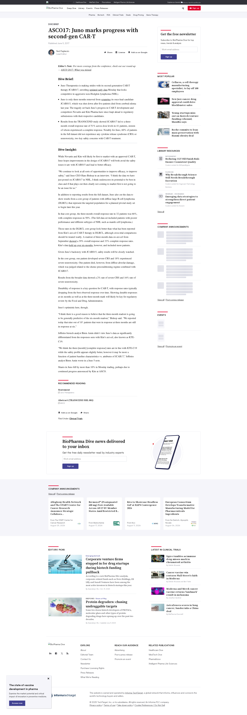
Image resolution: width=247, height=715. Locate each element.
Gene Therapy (152, 15)
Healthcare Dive (81, 2)
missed (88, 69)
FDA (108, 15)
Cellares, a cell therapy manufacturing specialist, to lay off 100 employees (185, 87)
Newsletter (85, 663)
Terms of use (109, 705)
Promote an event (174, 346)
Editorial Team (87, 654)
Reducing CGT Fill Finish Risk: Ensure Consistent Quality (182, 160)
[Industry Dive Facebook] (56, 653)
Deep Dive (71, 8)
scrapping (106, 99)
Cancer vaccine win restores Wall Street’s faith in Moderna (181, 575)
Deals (128, 15)
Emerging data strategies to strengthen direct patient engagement (181, 199)
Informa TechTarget (134, 693)
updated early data (98, 89)
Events (89, 8)
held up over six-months (81, 245)
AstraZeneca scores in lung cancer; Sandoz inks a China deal (182, 608)
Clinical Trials (118, 15)
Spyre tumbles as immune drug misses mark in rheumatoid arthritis (181, 559)
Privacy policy (96, 705)
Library (81, 8)
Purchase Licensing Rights (92, 668)
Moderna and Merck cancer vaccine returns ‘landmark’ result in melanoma (182, 591)
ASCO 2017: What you (73, 69)
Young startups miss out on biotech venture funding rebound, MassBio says (185, 117)
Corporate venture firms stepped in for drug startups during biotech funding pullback (107, 565)
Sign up (195, 8)
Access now (17, 703)
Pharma (92, 15)
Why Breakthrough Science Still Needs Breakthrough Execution (181, 177)
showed (73, 241)
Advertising (120, 650)
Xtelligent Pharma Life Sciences (124, 2)
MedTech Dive (94, 2)
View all (160, 211)
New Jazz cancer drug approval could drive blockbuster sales (184, 102)
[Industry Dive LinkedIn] (50, 653)
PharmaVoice (106, 2)
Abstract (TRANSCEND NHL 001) (75, 400)
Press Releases (101, 8)
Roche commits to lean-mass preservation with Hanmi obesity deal (185, 132)
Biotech (101, 15)
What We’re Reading (90, 677)
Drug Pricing (138, 15)
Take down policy (125, 705)
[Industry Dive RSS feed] (67, 653)
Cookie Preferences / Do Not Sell (150, 705)
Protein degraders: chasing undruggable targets (106, 604)
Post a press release (175, 300)
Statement (64, 389)
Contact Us (86, 659)
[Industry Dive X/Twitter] (61, 653)
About (83, 650)
